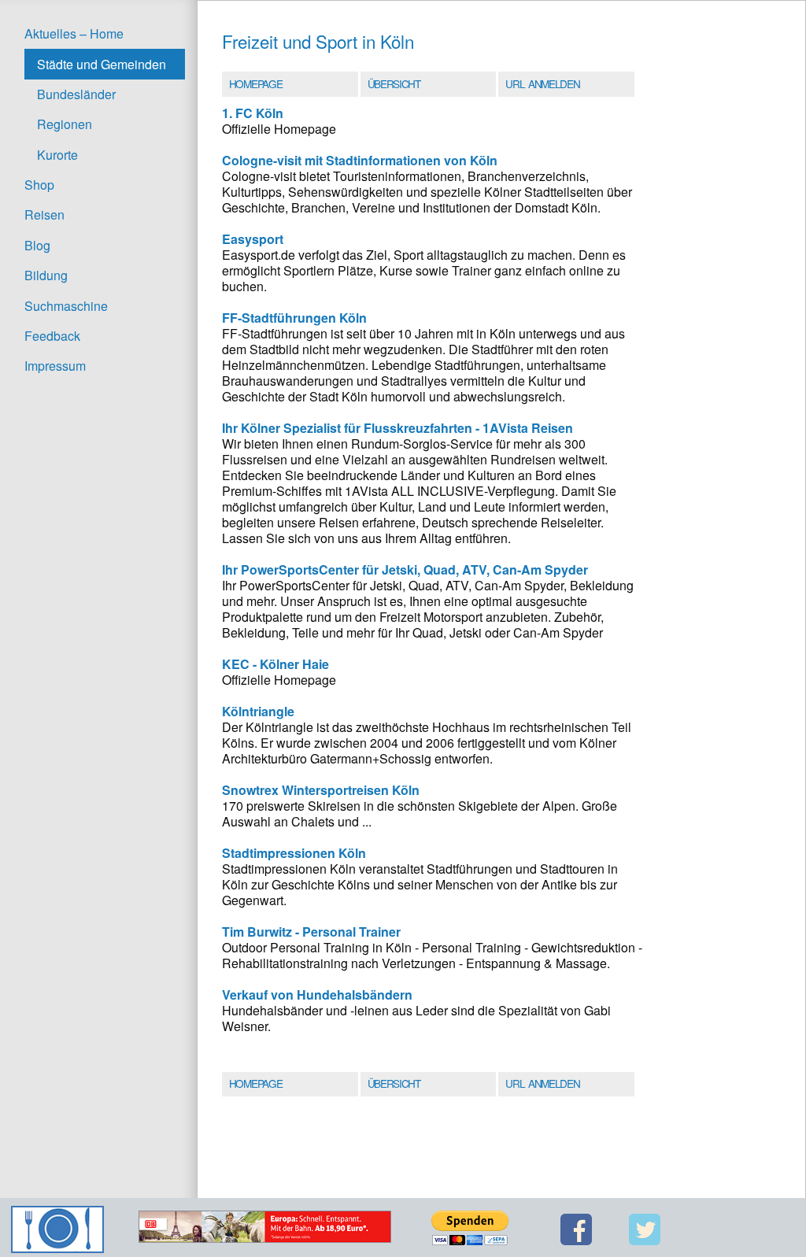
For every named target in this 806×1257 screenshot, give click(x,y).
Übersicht (394, 83)
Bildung (46, 275)
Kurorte (57, 155)
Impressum (55, 366)
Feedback (52, 336)
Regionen (64, 124)
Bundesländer (76, 94)
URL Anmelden (542, 83)
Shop (39, 185)
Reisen (44, 214)
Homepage (255, 83)
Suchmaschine (66, 306)
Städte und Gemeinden (101, 64)
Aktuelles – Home (74, 33)
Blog (37, 245)
